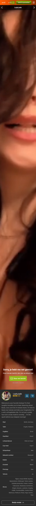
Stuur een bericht (20, 378)
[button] (27, 396)
